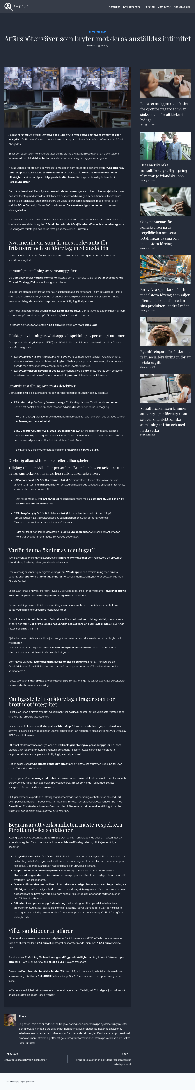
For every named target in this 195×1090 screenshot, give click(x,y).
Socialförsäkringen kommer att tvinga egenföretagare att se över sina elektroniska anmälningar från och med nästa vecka (163, 419)
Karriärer (114, 6)
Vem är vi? (164, 6)
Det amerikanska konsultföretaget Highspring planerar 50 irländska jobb (163, 170)
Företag (150, 6)
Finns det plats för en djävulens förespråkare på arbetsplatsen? (103, 1059)
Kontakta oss (182, 6)
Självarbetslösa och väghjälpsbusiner (25, 1057)
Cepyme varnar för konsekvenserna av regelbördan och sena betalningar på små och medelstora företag (159, 232)
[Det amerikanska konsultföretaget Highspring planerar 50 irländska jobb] (165, 146)
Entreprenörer (132, 6)
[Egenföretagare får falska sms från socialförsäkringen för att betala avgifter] (165, 331)
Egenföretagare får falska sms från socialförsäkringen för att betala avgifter (165, 357)
